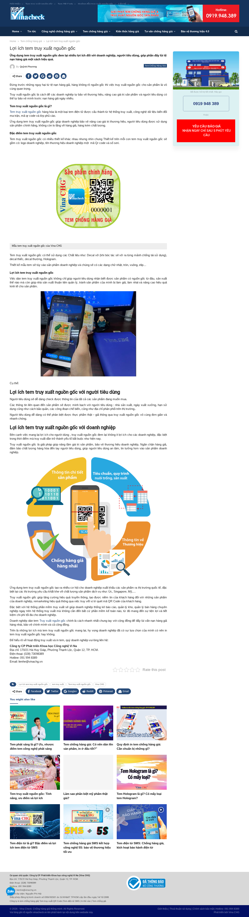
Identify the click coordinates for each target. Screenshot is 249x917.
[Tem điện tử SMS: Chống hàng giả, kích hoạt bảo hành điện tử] (142, 821)
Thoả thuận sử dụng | (181, 908)
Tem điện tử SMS (71, 901)
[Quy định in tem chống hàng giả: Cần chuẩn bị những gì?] (142, 723)
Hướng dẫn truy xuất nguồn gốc (95, 4)
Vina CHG (99, 684)
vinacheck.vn (40, 912)
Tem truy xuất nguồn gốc (39, 4)
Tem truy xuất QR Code (50, 901)
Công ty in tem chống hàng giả (24, 901)
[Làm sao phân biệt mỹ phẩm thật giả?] (88, 772)
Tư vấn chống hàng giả (159, 31)
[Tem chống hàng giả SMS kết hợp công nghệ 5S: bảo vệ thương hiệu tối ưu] (88, 821)
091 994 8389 (231, 908)
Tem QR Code (65, 4)
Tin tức (31, 31)
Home (15, 31)
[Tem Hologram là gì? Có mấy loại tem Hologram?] (142, 772)
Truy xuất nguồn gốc (52, 620)
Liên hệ (122, 4)
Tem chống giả (99, 901)
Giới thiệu (15, 4)
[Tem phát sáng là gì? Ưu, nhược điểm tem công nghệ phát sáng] (35, 723)
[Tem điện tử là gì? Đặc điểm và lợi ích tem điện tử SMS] (35, 821)
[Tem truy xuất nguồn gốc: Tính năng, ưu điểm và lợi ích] (35, 772)
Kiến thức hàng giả (127, 31)
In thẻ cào (85, 901)
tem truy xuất (58, 684)
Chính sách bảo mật (203, 908)
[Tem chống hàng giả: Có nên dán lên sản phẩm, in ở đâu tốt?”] (88, 723)
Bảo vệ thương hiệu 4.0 (195, 31)
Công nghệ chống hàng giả (58, 31)
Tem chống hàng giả (95, 31)
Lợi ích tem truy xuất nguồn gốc (33, 684)
